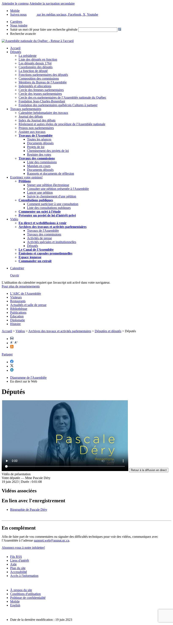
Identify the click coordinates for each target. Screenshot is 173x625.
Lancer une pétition (40, 192)
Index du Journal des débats (37, 120)
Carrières (16, 21)
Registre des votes (39, 154)
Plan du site (18, 568)
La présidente (27, 55)
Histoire (15, 324)
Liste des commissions (42, 162)
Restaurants (18, 301)
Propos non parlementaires (36, 128)
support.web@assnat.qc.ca (51, 540)
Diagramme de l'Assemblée (28, 377)
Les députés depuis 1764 (35, 63)
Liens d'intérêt (19, 560)
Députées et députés (108, 331)
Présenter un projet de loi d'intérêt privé (47, 215)
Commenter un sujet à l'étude (40, 211)
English (15, 605)
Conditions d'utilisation (25, 594)
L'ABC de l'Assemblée (25, 293)
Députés (15, 52)
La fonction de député (33, 71)
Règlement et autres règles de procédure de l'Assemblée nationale (62, 124)
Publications (18, 312)
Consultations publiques (36, 200)
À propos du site (21, 590)
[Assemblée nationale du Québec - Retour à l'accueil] (38, 41)
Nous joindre (18, 25)
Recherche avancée (23, 33)
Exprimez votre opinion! (26, 177)
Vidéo (14, 219)
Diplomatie (17, 320)
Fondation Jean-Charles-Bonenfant (42, 101)
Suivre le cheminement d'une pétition (51, 196)
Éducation (17, 316)
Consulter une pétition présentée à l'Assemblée (58, 189)
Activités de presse (39, 238)
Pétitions (25, 181)
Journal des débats (31, 116)
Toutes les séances (39, 139)
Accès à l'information (24, 575)
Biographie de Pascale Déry (28, 509)
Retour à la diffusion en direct (149, 470)
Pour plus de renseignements (21, 286)
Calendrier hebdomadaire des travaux (43, 112)
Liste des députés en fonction (38, 59)
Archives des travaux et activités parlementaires (59, 331)
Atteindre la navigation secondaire (52, 3)
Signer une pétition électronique (48, 185)
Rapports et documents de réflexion (50, 173)
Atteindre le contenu (15, 3)
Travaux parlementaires (25, 109)
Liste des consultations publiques (49, 208)
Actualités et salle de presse (28, 305)
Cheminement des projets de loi (48, 151)
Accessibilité (18, 572)
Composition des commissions (39, 78)
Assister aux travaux (32, 131)
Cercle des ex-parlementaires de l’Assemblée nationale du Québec (62, 97)
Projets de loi (35, 147)
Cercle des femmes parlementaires (41, 90)
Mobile (15, 601)
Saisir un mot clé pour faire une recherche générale (43, 29)
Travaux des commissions (37, 158)
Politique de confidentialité (28, 597)
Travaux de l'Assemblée (36, 135)
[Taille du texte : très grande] (16, 343)
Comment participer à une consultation (52, 204)
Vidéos (20, 331)
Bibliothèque (18, 308)
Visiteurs (16, 297)
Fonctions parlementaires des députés (43, 74)
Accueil (15, 48)
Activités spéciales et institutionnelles (51, 242)
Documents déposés (40, 143)
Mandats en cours (38, 166)
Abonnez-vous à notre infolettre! (23, 547)
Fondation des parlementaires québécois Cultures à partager (58, 105)
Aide (13, 564)
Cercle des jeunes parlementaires (40, 93)
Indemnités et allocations (35, 86)
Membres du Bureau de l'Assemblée (43, 82)
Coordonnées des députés (36, 67)
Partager (7, 354)
